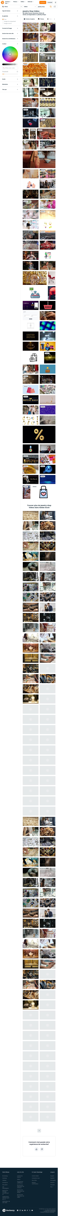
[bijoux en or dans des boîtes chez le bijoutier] (31, 27)
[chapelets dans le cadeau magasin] (26, 492)
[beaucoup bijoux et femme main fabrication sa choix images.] (47, 173)
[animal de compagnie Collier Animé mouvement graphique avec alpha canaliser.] (31, 448)
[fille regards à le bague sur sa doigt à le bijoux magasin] (30, 82)
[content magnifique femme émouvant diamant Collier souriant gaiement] (47, 47)
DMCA (18, 1179)
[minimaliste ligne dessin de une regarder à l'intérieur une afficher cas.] (31, 325)
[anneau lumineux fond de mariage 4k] (47, 214)
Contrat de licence (20, 1176)
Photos (15, 1)
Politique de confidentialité (50, 1211)
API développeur (5, 1187)
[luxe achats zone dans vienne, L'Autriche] (31, 459)
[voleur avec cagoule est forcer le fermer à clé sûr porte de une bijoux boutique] (51, 293)
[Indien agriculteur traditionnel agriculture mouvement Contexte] (51, 70)
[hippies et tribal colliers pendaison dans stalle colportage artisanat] (31, 144)
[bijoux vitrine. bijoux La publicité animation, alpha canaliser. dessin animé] (31, 183)
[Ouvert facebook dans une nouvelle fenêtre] (17, 1210)
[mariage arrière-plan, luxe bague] (31, 122)
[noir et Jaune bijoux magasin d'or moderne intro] (49, 357)
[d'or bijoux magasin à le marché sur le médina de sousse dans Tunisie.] (31, 37)
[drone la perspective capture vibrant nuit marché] (31, 265)
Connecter (50, 2)
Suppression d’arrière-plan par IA (5, 1198)
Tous (5, 19)
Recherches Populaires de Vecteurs (20, 1186)
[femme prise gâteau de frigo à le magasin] (31, 92)
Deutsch (52, 1182)
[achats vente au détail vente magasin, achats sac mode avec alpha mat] (31, 389)
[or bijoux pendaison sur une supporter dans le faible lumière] (31, 194)
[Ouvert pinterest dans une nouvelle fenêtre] (25, 1210)
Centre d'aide (35, 1176)
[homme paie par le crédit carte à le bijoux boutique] (47, 27)
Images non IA (7, 23)
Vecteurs (7, 1)
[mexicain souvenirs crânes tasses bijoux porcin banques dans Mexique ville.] (47, 459)
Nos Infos (34, 1180)
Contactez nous (36, 1178)
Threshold (5, 71)
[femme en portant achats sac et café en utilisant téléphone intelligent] (31, 409)
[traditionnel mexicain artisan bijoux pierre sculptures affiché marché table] (47, 245)
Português (53, 1180)
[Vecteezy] (2, 2)
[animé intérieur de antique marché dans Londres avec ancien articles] (47, 379)
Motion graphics (30, 19)
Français (52, 1184)
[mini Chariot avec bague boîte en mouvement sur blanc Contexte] (51, 278)
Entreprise (5, 1182)
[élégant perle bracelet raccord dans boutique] (47, 144)
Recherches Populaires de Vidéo (20, 1196)
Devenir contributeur (35, 1183)
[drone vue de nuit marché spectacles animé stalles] (47, 234)
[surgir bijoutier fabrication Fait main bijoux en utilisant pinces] (39, 159)
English (52, 1176)
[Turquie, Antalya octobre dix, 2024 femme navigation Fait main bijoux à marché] (31, 204)
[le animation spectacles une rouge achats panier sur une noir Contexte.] (47, 305)
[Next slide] (53, 19)
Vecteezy (4, 1178)
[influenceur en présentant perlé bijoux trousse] (47, 389)
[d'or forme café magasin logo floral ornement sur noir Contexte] (31, 346)
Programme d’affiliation (20, 1182)
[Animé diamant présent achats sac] (33, 357)
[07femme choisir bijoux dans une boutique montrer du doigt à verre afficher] (31, 224)
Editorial (30, 1)
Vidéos (22, 1)
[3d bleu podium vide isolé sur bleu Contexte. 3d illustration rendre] (47, 479)
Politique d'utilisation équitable (47, 1212)
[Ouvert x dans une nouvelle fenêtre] (29, 1210)
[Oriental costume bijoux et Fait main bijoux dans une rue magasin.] (47, 82)
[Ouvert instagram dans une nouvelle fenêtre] (20, 1210)
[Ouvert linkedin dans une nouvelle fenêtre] (22, 1210)
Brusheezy (5, 1176)
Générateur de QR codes (6, 1202)
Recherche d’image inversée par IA (5, 1192)
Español (52, 1178)
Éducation (4, 1184)
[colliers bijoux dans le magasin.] (47, 102)
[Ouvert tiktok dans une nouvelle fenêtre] (27, 1210)
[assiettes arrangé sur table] (26, 134)
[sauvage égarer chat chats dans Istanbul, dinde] (47, 420)
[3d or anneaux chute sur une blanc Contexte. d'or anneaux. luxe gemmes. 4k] (31, 420)
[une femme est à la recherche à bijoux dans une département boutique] (31, 214)
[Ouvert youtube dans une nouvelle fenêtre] (32, 1210)
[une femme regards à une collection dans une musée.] (31, 102)
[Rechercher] (51, 7)
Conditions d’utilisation (50, 1210)
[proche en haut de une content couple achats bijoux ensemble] (47, 112)
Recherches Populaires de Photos (20, 1191)
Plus (6, 3)
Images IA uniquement (10, 21)
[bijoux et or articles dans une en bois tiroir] (47, 37)
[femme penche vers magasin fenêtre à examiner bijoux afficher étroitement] (31, 47)
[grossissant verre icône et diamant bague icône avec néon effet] (47, 469)
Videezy (4, 1180)
